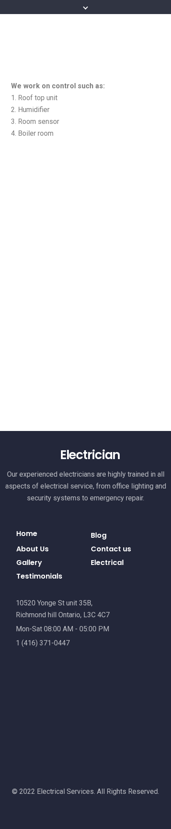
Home (26, 534)
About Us (32, 549)
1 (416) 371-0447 (43, 643)
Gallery (29, 562)
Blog (99, 535)
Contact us (111, 549)
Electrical (107, 562)
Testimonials (39, 576)
